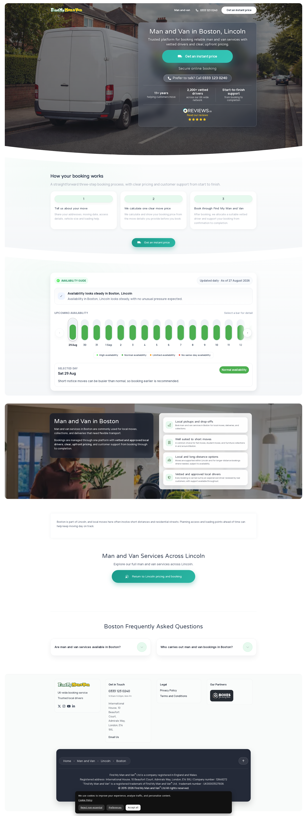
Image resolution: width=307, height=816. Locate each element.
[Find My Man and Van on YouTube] (69, 706)
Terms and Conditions (173, 696)
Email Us (114, 737)
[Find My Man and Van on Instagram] (64, 706)
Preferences (115, 807)
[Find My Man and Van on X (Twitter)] (59, 706)
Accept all (133, 807)
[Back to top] (243, 761)
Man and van (182, 10)
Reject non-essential (91, 807)
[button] (101, 647)
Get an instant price (201, 56)
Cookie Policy (85, 800)
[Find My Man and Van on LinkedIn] (73, 706)
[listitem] (73, 333)
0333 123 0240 (119, 691)
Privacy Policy (168, 690)
